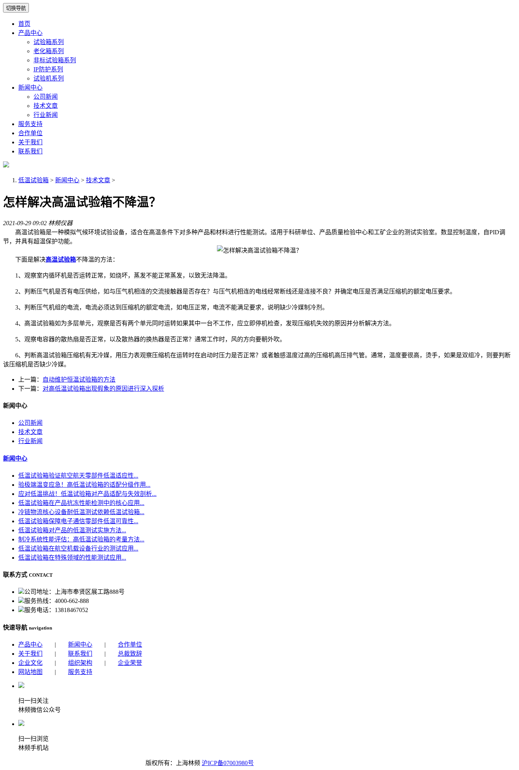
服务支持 (30, 124)
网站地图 (30, 672)
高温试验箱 (61, 259)
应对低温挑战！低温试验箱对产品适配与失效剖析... (87, 494)
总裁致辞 (130, 653)
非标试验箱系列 (54, 60)
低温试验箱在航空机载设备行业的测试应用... (78, 548)
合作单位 (30, 133)
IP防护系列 (48, 69)
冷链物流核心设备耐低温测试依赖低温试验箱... (81, 512)
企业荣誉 (130, 663)
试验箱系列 (48, 42)
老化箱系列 (48, 51)
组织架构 (80, 663)
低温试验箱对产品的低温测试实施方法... (72, 530)
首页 (24, 24)
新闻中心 (30, 87)
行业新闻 (45, 115)
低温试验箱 (33, 180)
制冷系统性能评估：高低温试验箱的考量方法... (81, 539)
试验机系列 (48, 78)
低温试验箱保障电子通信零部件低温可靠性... (78, 521)
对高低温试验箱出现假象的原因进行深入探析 (103, 388)
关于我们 (30, 142)
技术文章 (45, 106)
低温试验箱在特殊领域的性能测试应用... (72, 557)
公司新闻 (45, 96)
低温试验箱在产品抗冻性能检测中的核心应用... (81, 503)
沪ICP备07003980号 (228, 763)
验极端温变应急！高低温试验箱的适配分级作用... (84, 484)
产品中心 (30, 33)
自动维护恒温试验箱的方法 (79, 379)
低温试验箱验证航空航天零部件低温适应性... (78, 475)
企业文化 (30, 663)
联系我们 (30, 151)
